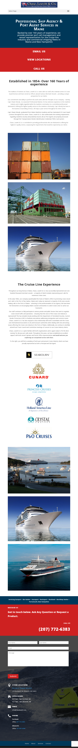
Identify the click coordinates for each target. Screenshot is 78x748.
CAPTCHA (11, 670)
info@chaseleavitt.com (19, 710)
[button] (68, 11)
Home (27, 743)
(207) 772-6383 (54, 629)
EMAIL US (39, 51)
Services (40, 743)
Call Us (39, 68)
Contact (48, 743)
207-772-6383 (20, 722)
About (33, 743)
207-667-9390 (21, 728)
